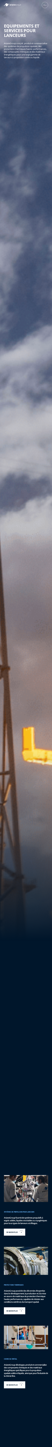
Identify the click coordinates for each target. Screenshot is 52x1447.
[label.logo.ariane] (12, 6)
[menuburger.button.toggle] (45, 5)
